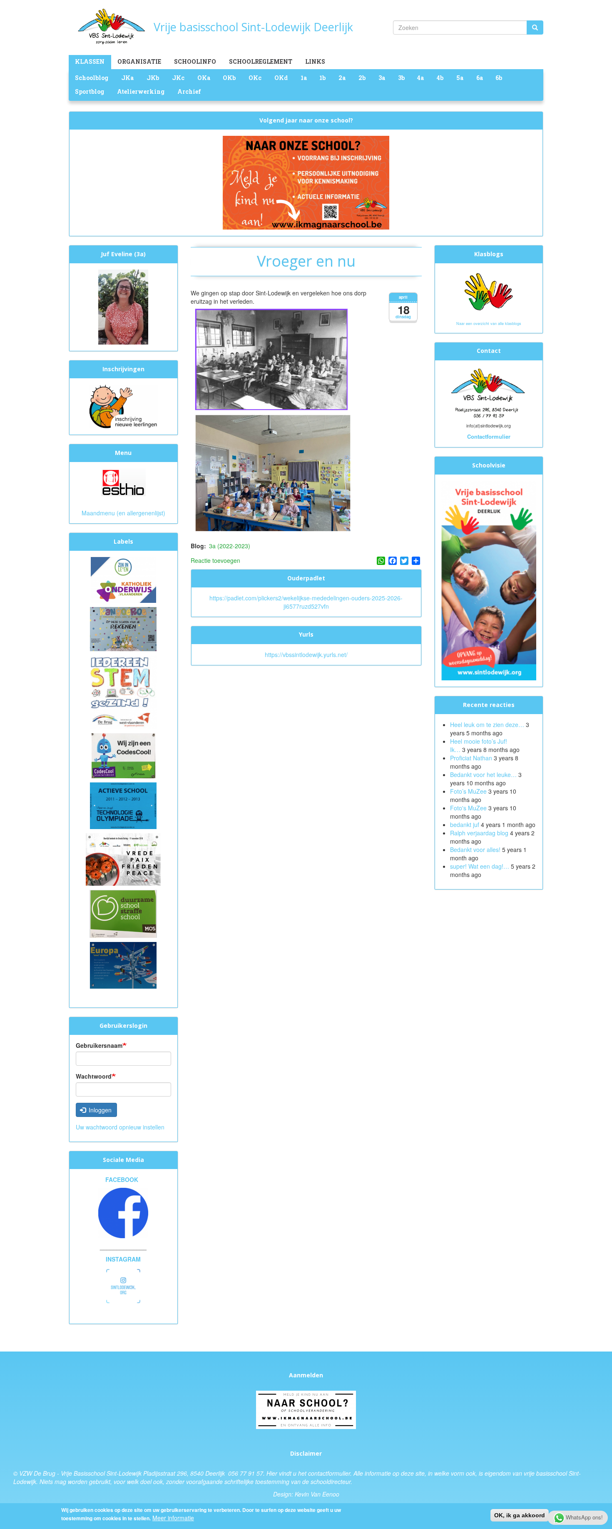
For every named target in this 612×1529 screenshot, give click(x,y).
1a (304, 78)
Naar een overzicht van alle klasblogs (488, 323)
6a (479, 78)
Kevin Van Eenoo (317, 1494)
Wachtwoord (94, 1076)
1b (322, 78)
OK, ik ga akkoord (519, 1515)
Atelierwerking (140, 91)
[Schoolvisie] (489, 579)
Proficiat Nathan (471, 758)
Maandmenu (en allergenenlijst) (123, 513)
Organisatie (139, 61)
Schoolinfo (195, 61)
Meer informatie (173, 1518)
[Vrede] (123, 858)
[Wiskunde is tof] (123, 628)
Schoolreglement (260, 61)
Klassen (89, 61)
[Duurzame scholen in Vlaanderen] (123, 913)
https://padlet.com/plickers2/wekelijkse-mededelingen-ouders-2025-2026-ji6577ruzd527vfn (306, 602)
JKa (127, 78)
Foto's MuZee (468, 808)
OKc (255, 78)
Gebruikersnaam (99, 1045)
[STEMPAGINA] (123, 691)
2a (342, 78)
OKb (229, 78)
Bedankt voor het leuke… (483, 774)
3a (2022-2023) (229, 546)
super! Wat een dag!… (479, 866)
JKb (153, 78)
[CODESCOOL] (123, 755)
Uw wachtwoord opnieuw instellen (120, 1127)
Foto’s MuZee (468, 791)
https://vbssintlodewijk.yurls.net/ (306, 654)
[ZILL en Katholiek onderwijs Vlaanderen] (123, 579)
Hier (271, 1473)
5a (459, 78)
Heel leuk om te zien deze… (487, 724)
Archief (189, 91)
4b (440, 78)
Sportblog (89, 91)
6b (498, 78)
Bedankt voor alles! (476, 849)
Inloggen (99, 1110)
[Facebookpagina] (123, 1213)
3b (401, 78)
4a (420, 78)
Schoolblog (91, 78)
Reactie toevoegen (215, 560)
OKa (203, 78)
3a (381, 78)
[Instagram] (123, 1285)
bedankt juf (465, 824)
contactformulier (329, 1473)
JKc (178, 78)
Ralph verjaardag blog (479, 833)
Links (315, 61)
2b (362, 78)
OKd (281, 78)
